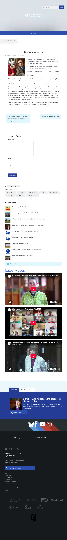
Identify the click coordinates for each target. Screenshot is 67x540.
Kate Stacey (33, 192)
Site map (7, 483)
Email (10, 165)
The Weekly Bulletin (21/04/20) (50, 116)
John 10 (20, 192)
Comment (11, 139)
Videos (31, 390)
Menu (34, 33)
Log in (6, 490)
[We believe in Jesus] (33, 517)
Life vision (53, 192)
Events (23, 390)
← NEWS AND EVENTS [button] (9, 41)
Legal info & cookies (10, 481)
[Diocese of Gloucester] (33, 15)
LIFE (25, 438)
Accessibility (8, 479)
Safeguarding (8, 477)
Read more (17, 412)
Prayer (9, 195)
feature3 (10, 192)
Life (43, 192)
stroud (19, 195)
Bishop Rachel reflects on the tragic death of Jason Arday (42, 400)
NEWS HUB (14, 390)
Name (10, 158)
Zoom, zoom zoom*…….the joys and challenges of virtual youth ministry (17, 119)
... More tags (32, 195)
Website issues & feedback (12, 488)
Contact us (8, 475)
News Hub (13, 186)
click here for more (15, 264)
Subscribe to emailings (15, 468)
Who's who (8, 473)
